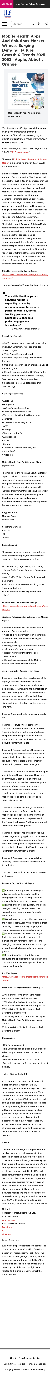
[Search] (33, 24)
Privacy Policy (38, 1369)
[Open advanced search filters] (39, 24)
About (13, 1358)
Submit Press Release (14, 1364)
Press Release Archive (29, 1358)
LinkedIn (6, 1234)
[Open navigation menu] (4, 23)
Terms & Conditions (37, 1364)
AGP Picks (7, 4)
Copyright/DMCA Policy (17, 1369)
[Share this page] (46, 23)
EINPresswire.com (19, 152)
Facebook (7, 1227)
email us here (8, 1220)
